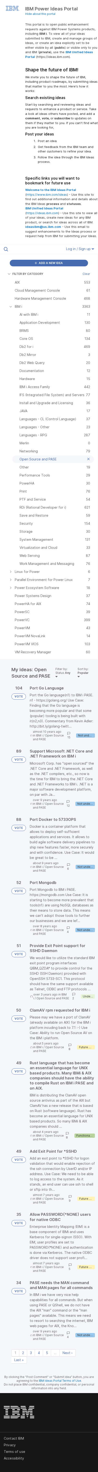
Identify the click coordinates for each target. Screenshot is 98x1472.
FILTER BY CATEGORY (27, 274)
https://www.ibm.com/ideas (46, 194)
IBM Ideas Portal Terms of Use (60, 1380)
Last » (19, 1360)
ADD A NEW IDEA (50, 263)
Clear (86, 274)
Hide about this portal (40, 14)
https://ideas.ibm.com (42, 213)
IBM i (39, 735)
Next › (68, 1353)
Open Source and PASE (52, 998)
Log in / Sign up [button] (79, 249)
